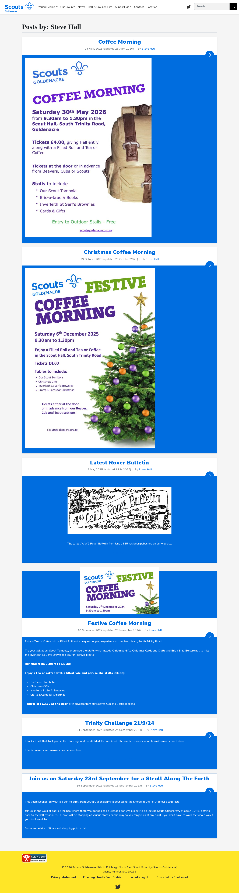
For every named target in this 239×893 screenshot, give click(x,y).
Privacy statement (63, 877)
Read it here (119, 553)
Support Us (122, 7)
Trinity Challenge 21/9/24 (119, 723)
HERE (91, 828)
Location (152, 7)
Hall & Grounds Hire (100, 7)
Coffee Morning (119, 42)
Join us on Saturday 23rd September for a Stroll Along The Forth (119, 778)
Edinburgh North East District (103, 877)
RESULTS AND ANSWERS (119, 759)
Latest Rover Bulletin (119, 462)
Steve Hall (148, 49)
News (81, 7)
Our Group (66, 7)
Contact (139, 7)
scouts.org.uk (140, 877)
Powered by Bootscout (172, 877)
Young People (46, 7)
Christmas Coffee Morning (119, 252)
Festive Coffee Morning (119, 623)
